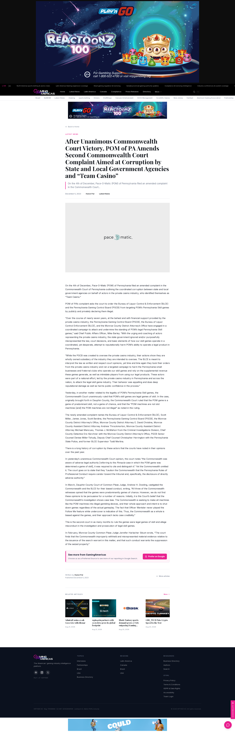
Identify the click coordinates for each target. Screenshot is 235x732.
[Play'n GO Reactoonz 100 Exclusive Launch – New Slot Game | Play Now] (117, 110)
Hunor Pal (90, 194)
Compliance (116, 91)
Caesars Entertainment (124, 98)
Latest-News (60, 98)
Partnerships (82, 665)
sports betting (84, 98)
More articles (164, 576)
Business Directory (85, 677)
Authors (166, 665)
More (157, 92)
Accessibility (168, 692)
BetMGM (47, 98)
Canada (103, 91)
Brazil (38, 98)
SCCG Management (145, 98)
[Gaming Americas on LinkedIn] (42, 672)
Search (166, 669)
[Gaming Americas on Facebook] (36, 672)
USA (79, 673)
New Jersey (178, 98)
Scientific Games (163, 98)
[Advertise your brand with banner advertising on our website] (117, 725)
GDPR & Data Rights (171, 688)
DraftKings (107, 98)
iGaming (72, 98)
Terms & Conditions (171, 684)
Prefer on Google (156, 556)
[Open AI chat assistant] (228, 725)
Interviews (81, 661)
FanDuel (190, 98)
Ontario (97, 98)
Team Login (168, 696)
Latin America (90, 91)
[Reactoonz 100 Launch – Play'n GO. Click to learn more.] (117, 42)
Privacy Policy (169, 680)
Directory (147, 91)
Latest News (74, 91)
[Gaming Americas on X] (48, 672)
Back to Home (73, 127)
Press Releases (132, 91)
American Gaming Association (209, 98)
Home (62, 91)
